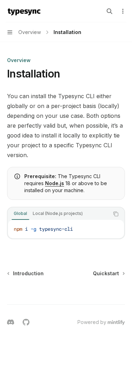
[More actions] (122, 11)
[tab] (20, 213)
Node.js (54, 183)
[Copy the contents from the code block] (115, 213)
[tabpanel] (66, 229)
